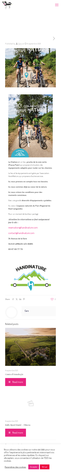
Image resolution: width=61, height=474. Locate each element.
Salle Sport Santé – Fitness (17, 425)
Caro (20, 43)
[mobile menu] (56, 4)
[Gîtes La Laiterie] (7, 5)
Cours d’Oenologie (14, 374)
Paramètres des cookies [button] (15, 467)
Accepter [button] (33, 467)
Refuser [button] (45, 467)
